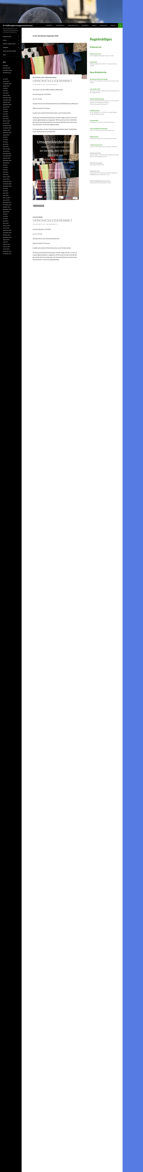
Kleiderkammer (38, 205)
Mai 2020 (5, 190)
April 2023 (5, 116)
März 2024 (6, 93)
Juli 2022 (5, 137)
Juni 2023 (5, 111)
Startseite (49, 25)
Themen (94, 25)
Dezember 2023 (7, 97)
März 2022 (6, 146)
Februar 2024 (6, 95)
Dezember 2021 (7, 153)
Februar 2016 (6, 246)
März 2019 (6, 223)
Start (42, 77)
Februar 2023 (6, 121)
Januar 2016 (6, 249)
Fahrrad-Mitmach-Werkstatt (98, 128)
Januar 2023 (6, 123)
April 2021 (5, 172)
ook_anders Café (95, 89)
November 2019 (7, 204)
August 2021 (6, 163)
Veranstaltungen (50, 77)
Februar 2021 (6, 176)
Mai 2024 (5, 90)
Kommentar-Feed (7, 70)
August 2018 (6, 239)
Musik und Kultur (73, 25)
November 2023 (7, 100)
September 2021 (7, 160)
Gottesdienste (60, 25)
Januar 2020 (6, 200)
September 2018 (7, 237)
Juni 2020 (5, 188)
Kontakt (113, 25)
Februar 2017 (6, 244)
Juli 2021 (5, 165)
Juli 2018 (5, 242)
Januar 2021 (6, 179)
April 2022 (5, 144)
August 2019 (6, 211)
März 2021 (6, 174)
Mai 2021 (5, 170)
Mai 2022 (5, 142)
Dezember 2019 (7, 202)
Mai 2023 (5, 114)
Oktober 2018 (6, 235)
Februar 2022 (6, 149)
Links (4, 54)
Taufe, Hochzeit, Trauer (9, 51)
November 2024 (7, 83)
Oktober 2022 (6, 130)
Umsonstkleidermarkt (52, 81)
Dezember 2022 (7, 125)
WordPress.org (7, 72)
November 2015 (7, 253)
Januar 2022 (6, 151)
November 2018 (7, 232)
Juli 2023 (5, 109)
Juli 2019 (5, 214)
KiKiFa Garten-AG (95, 54)
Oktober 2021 (6, 158)
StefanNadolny (53, 84)
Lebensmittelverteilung (97, 99)
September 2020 (7, 186)
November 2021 (7, 156)
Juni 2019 (5, 216)
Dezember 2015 (7, 251)
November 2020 (7, 183)
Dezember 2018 (7, 230)
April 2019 (5, 221)
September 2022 (7, 132)
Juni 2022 (5, 139)
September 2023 (7, 104)
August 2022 (6, 135)
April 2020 (5, 193)
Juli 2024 (5, 88)
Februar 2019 (6, 225)
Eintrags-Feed (6, 68)
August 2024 (6, 86)
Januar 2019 (6, 228)
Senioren (5, 47)
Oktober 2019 (6, 207)
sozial (5, 40)
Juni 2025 (5, 79)
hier (112, 55)
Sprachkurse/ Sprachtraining (98, 79)
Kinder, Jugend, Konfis (9, 43)
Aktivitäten (85, 25)
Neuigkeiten (103, 25)
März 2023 (6, 118)
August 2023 (6, 107)
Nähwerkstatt (94, 137)
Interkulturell (7, 36)
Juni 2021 (5, 167)
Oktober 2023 (6, 102)
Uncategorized (38, 217)
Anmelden (5, 65)
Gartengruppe (94, 120)
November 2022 (7, 128)
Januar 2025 (6, 81)
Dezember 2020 (7, 181)
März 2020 (6, 195)
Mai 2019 (5, 218)
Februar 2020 (6, 197)
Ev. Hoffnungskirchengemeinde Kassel (18, 25)
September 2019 (7, 209)
